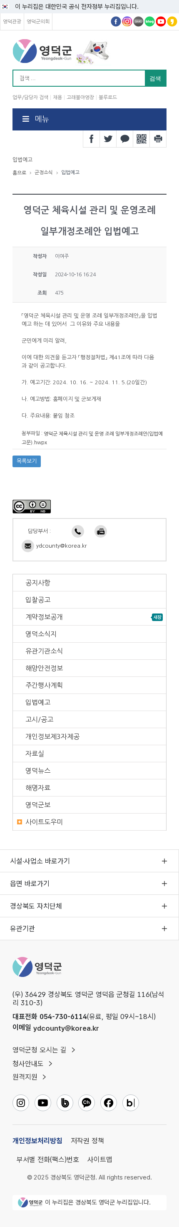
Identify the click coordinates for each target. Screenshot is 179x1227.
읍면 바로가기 (30, 883)
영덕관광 (12, 21)
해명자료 (37, 787)
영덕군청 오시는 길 (39, 1050)
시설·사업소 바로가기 (40, 861)
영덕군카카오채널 (172, 21)
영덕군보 (37, 804)
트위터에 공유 (108, 138)
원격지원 (24, 1077)
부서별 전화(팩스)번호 (48, 1159)
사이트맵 (99, 1159)
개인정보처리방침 (37, 1141)
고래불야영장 (80, 97)
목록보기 (27, 461)
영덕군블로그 (149, 21)
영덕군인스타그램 (127, 21)
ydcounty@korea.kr (61, 545)
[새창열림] (31, 506)
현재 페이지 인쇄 (158, 138)
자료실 (34, 753)
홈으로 (19, 172)
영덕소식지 (41, 634)
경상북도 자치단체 (36, 906)
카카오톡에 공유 (125, 138)
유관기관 (22, 928)
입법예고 (37, 702)
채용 (57, 97)
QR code (141, 138)
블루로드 (108, 97)
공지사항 (37, 582)
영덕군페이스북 (116, 21)
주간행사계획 (44, 685)
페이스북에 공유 (91, 138)
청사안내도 (28, 1063)
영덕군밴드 (138, 21)
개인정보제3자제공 (52, 736)
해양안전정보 (44, 668)
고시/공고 (39, 719)
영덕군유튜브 (161, 21)
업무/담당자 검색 (30, 97)
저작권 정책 (87, 1141)
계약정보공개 (44, 617)
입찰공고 (37, 599)
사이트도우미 (44, 822)
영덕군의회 (38, 21)
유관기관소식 (44, 651)
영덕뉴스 (37, 770)
